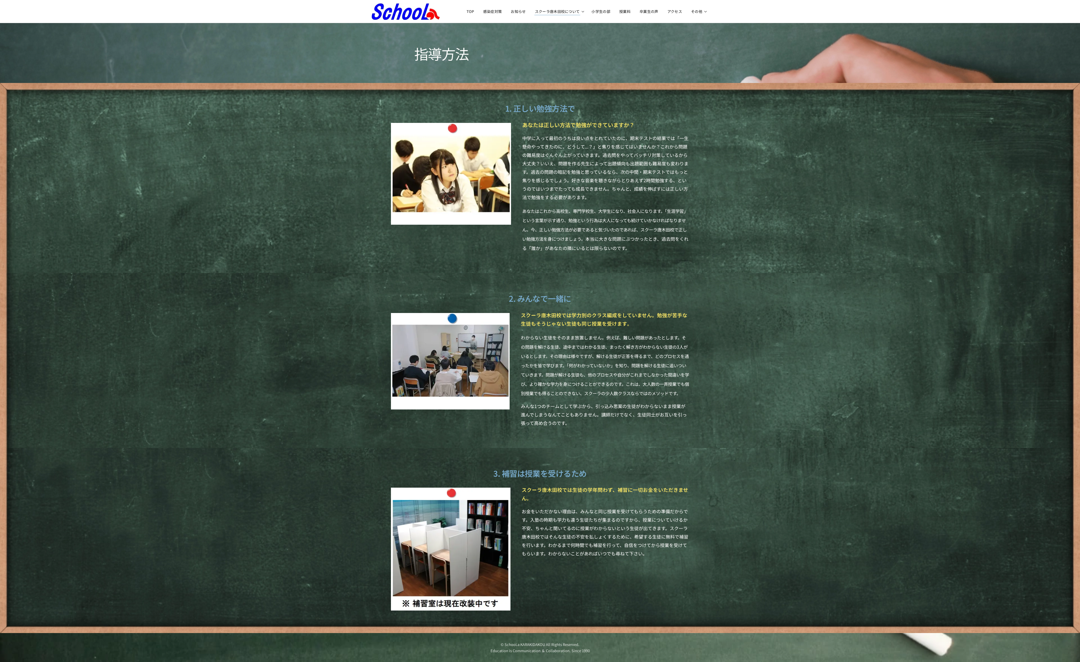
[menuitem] (472, 11)
